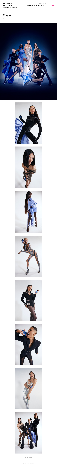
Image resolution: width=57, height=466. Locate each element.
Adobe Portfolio (31, 463)
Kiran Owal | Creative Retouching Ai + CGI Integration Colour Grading (26, 5)
